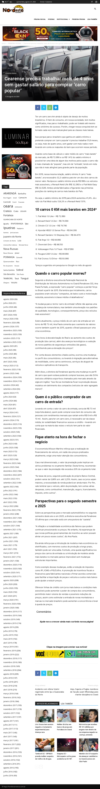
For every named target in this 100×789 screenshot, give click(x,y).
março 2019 (8, 646)
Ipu (26, 223)
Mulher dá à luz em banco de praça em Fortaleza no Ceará (64, 727)
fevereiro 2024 (9, 416)
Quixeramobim (8, 261)
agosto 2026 (8, 299)
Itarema (5, 232)
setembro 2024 (9, 389)
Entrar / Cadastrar (46, 2)
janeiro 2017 (8, 748)
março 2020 (8, 600)
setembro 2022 (9, 482)
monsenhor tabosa (10, 245)
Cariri (14, 202)
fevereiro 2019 (9, 650)
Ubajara (6, 283)
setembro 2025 (9, 342)
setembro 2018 (9, 670)
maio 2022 (7, 498)
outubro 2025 (9, 338)
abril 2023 (7, 455)
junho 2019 (8, 635)
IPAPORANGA (17, 223)
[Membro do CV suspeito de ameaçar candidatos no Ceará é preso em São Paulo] (88, 745)
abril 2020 (7, 596)
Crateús (7, 211)
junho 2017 (8, 728)
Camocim (23, 197)
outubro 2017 (9, 713)
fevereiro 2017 (9, 744)
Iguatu (6, 223)
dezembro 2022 (10, 471)
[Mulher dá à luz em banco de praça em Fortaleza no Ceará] (66, 715)
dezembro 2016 (10, 752)
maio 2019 (7, 639)
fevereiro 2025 (9, 369)
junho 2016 (8, 775)
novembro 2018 (10, 662)
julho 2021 (7, 537)
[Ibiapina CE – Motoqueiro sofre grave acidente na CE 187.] (66, 745)
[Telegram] (55, 107)
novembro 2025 (10, 334)
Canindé (7, 202)
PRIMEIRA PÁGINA (78, 19)
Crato (16, 211)
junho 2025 (8, 354)
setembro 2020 (9, 576)
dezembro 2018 (10, 658)
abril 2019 (7, 643)
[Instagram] (96, 2)
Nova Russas (10, 249)
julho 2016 (7, 771)
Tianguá (24, 278)
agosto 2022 (8, 486)
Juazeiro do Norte (12, 236)
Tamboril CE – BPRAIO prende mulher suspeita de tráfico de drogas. (44, 756)
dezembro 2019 (10, 611)
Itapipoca (20, 228)
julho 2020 (7, 584)
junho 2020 (8, 588)
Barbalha (22, 193)
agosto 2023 (8, 439)
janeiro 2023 (8, 467)
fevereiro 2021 (9, 557)
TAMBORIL (8, 278)
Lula (19, 240)
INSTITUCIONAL (62, 19)
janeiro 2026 (8, 326)
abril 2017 (7, 736)
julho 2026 (7, 303)
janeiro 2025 (8, 373)
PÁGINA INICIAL (40, 19)
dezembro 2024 (10, 377)
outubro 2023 (9, 432)
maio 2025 (7, 357)
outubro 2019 (9, 619)
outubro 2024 (9, 385)
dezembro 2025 (10, 330)
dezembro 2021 (10, 518)
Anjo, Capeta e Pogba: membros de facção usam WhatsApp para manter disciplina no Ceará (84, 692)
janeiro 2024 (8, 420)
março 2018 (8, 693)
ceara (8, 206)
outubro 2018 (9, 666)
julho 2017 (7, 725)
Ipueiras (9, 227)
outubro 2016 (9, 760)
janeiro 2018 (8, 701)
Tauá (17, 278)
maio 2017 (7, 732)
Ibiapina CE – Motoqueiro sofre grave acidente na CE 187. (66, 756)
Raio (17, 261)
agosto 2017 (8, 721)
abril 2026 (7, 315)
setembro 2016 (9, 764)
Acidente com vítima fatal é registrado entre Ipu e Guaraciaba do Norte (49, 692)
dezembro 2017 (10, 705)
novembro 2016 (10, 756)
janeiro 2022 (8, 514)
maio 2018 (7, 685)
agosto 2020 (8, 580)
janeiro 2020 (8, 607)
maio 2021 (7, 545)
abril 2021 (7, 549)
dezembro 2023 (10, 424)
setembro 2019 (9, 623)
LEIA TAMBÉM (92, 19)
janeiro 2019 (8, 654)
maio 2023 (7, 451)
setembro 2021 (9, 529)
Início (4, 43)
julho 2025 (7, 350)
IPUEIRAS (51, 19)
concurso (18, 207)
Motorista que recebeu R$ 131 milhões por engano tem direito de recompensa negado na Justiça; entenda (88, 729)
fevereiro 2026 (9, 322)
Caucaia (21, 202)
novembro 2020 (10, 568)
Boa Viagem (7, 198)
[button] (95, 9)
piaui (17, 253)
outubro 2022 (9, 479)
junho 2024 (8, 400)
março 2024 (8, 412)
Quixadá (19, 257)
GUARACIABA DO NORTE (12, 219)
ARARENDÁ (9, 193)
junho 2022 (8, 494)
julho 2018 (7, 678)
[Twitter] (43, 107)
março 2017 (8, 740)
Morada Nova (23, 245)
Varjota (14, 282)
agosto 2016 (8, 767)
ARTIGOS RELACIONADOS (47, 704)
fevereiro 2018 (9, 697)
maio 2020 (7, 592)
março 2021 (8, 553)
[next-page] (41, 766)
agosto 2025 (8, 346)
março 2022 (8, 506)
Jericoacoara (14, 232)
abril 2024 (7, 408)
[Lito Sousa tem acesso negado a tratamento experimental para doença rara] (44, 715)
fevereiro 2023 (9, 463)
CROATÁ (23, 211)
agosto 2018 (8, 674)
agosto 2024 (8, 393)
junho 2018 (8, 682)
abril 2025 (7, 361)
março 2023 (8, 459)
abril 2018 (7, 689)
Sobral (19, 269)
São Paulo (20, 274)
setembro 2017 (9, 717)
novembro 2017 (10, 709)
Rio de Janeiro (8, 266)
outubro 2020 (9, 572)
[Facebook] (92, 2)
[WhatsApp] (49, 107)
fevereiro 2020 (9, 603)
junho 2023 (8, 447)
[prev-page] (36, 766)
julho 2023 (7, 443)
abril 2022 (7, 502)
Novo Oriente (8, 253)
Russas (17, 266)
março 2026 (8, 318)
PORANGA (8, 257)
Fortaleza (8, 215)
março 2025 (8, 365)
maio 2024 (7, 404)
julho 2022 (7, 490)
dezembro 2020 (10, 564)
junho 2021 (8, 541)
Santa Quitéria (8, 270)
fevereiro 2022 (9, 510)
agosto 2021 (8, 533)
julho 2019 (7, 631)
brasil (15, 198)
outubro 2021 (9, 525)
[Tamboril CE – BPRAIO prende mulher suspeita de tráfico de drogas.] (44, 745)
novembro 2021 (10, 521)
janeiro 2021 (8, 561)
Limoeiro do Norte (9, 241)
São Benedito (9, 274)
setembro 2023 (9, 436)
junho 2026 (8, 307)
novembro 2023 (10, 428)
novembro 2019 (10, 615)
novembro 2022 (10, 475)
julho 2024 (7, 397)
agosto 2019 (8, 627)
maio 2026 (7, 311)
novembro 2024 (10, 381)
